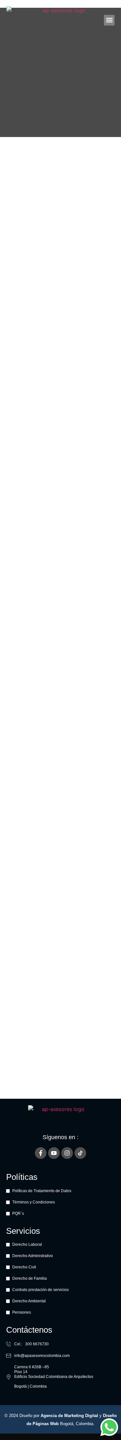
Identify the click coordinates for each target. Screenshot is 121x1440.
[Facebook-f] (40, 1153)
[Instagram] (67, 1153)
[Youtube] (54, 1153)
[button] (109, 20)
